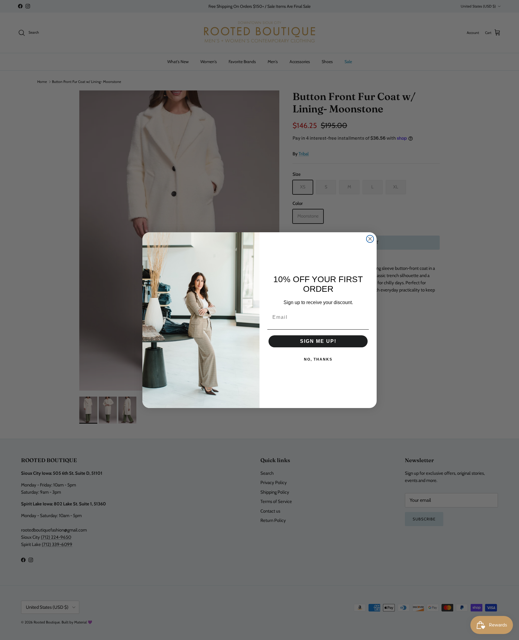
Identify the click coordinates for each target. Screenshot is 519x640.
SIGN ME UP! (318, 341)
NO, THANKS (318, 359)
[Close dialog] (370, 238)
